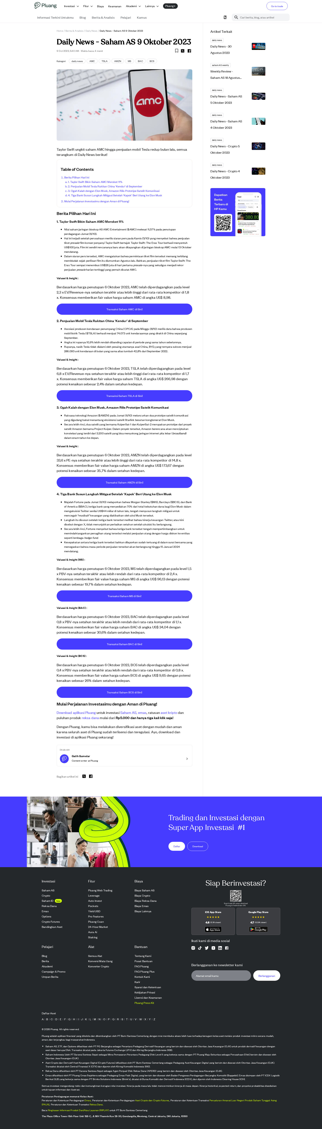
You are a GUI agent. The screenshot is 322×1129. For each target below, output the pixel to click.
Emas (88, 1100)
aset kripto (169, 712)
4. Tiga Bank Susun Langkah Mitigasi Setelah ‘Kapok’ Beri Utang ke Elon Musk (115, 195)
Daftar (176, 846)
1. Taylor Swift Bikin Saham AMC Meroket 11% (95, 182)
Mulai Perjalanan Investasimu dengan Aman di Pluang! (96, 201)
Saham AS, (128, 712)
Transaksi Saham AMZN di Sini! (124, 482)
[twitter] (182, 51)
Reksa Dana (96, 1104)
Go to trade (277, 6)
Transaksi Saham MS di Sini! (124, 596)
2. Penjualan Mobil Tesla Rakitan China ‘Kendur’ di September (105, 186)
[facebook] (189, 51)
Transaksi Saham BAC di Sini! (124, 644)
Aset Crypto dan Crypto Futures (152, 1100)
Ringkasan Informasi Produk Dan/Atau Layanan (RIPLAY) (78, 1110)
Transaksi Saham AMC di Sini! (124, 309)
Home (60, 30)
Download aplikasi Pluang (76, 712)
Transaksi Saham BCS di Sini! (124, 692)
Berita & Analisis (74, 30)
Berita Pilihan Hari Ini (76, 177)
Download (197, 846)
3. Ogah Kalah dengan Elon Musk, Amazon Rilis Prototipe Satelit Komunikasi (114, 191)
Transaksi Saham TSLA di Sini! (124, 396)
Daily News (91, 30)
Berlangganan (266, 975)
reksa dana (90, 717)
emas (142, 712)
